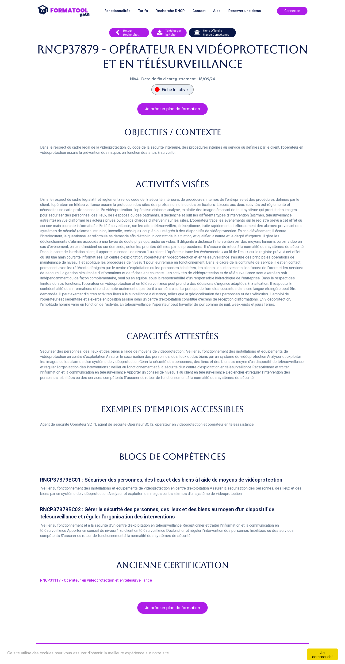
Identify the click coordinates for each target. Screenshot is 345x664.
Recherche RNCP (170, 11)
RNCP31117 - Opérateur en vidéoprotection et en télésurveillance (96, 580)
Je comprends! (322, 654)
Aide (217, 11)
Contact (199, 11)
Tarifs (143, 11)
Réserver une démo (244, 11)
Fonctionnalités (117, 11)
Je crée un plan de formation (172, 109)
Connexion (292, 11)
